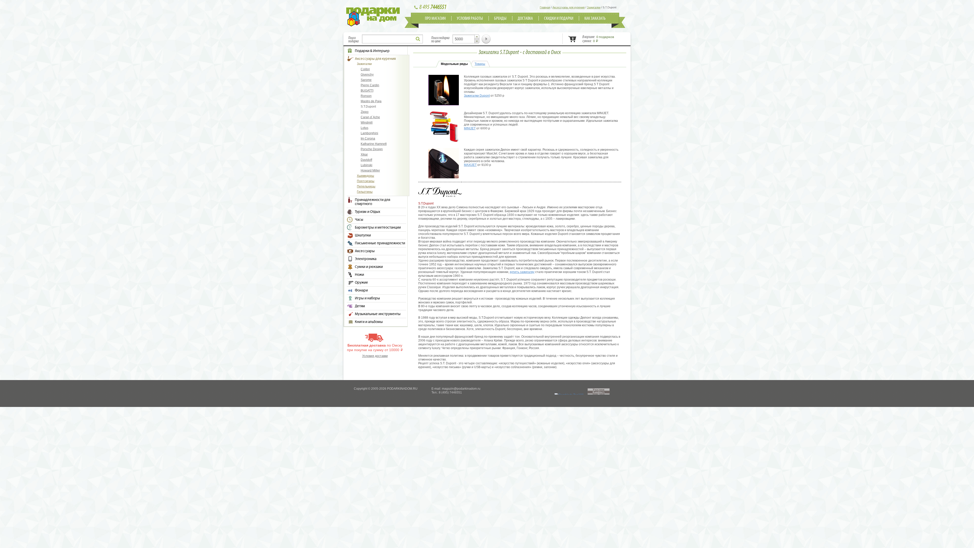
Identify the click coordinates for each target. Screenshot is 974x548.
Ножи (359, 275)
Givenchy (367, 74)
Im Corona (368, 138)
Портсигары (365, 181)
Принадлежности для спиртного (372, 202)
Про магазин (435, 18)
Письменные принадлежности (380, 243)
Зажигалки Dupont (477, 95)
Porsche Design (372, 149)
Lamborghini (369, 133)
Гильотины (365, 192)
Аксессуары (365, 251)
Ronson (366, 96)
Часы (359, 220)
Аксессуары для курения (375, 59)
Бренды (500, 18)
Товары (480, 64)
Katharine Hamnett (374, 144)
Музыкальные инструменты (378, 314)
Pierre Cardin (370, 85)
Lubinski (366, 165)
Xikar (364, 154)
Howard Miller (370, 170)
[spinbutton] (466, 39)
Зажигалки (364, 64)
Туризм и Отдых (367, 212)
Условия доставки (375, 356)
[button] (476, 37)
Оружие (361, 283)
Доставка (525, 18)
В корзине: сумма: (598, 39)
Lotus (364, 128)
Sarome (366, 80)
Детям (360, 306)
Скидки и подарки (558, 18)
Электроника (365, 259)
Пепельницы (366, 186)
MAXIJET (470, 165)
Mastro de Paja (371, 101)
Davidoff (366, 160)
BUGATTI (367, 90)
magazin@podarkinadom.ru (461, 388)
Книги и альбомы (369, 322)
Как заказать (595, 18)
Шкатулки (363, 235)
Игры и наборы (367, 298)
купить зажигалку (522, 272)
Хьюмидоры (365, 176)
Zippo (365, 112)
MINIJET (470, 128)
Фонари (361, 290)
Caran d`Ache (370, 117)
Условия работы (470, 18)
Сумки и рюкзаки (369, 267)
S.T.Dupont (368, 106)
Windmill (367, 122)
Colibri (365, 69)
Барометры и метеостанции (378, 228)
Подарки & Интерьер (372, 51)
